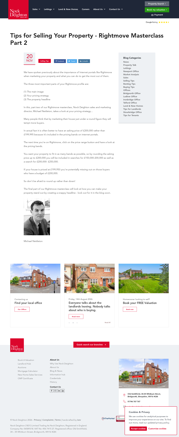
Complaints (47, 420)
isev (79, 420)
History (53, 382)
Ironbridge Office (131, 99)
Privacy (37, 420)
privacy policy (162, 422)
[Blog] (51, 390)
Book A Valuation (26, 360)
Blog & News (56, 371)
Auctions (22, 367)
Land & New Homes (133, 106)
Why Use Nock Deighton (61, 363)
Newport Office (131, 71)
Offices (126, 90)
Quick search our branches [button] (91, 344)
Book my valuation (156, 10)
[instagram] (55, 390)
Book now (130, 309)
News (126, 62)
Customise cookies (157, 428)
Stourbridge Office (132, 112)
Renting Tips (129, 84)
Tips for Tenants (131, 115)
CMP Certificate (25, 378)
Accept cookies (138, 428)
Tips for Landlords (132, 109)
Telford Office (130, 103)
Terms (58, 420)
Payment (158, 14)
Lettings (127, 68)
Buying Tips (128, 87)
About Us (54, 367)
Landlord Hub (24, 363)
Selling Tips (44, 61)
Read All (107, 322)
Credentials (55, 378)
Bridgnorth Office (131, 93)
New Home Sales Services (30, 374)
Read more (76, 316)
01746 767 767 (134, 401)
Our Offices (22, 309)
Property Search (156, 3)
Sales (125, 77)
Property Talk (129, 65)
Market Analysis (131, 74)
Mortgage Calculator (28, 371)
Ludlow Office (130, 96)
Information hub (57, 374)
